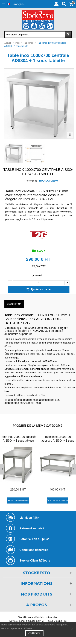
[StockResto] (38, 20)
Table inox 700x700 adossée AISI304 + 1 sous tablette (18, 438)
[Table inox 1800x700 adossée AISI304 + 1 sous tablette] (57, 465)
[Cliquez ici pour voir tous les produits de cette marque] (38, 235)
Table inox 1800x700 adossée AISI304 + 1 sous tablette (57, 440)
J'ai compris (34, 633)
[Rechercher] (64, 3)
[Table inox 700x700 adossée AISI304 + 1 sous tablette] (18, 465)
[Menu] (3, 4)
